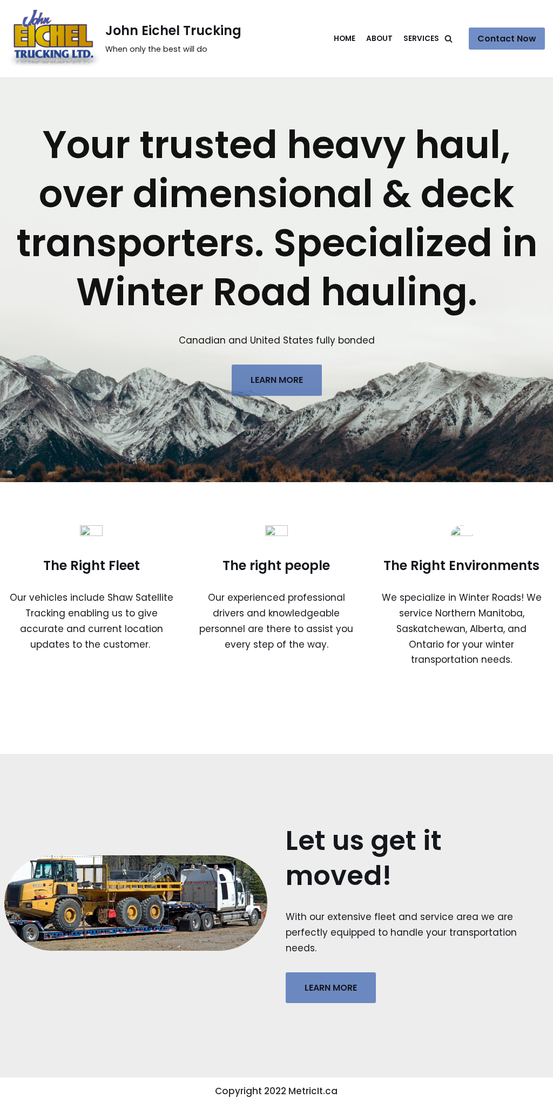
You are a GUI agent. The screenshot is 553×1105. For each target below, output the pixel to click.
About (379, 38)
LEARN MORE (277, 380)
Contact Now (506, 38)
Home (344, 38)
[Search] (448, 39)
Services (421, 38)
